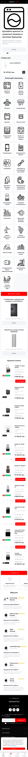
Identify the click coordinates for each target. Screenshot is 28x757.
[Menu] (2, 2)
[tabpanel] (14, 30)
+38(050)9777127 (14, 701)
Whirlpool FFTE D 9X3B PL (11, 636)
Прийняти (14, 748)
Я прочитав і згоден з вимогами (15, 723)
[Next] (26, 58)
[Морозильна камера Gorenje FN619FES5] (14, 340)
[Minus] (4, 381)
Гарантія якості (9, 583)
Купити (14, 49)
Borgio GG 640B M (20, 465)
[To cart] (23, 72)
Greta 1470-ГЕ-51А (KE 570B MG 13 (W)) (20, 531)
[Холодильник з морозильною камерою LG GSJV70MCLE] (14, 310)
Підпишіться (21, 720)
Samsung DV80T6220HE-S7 (11, 604)
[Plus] (11, 381)
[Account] (26, 2)
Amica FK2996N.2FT (15, 63)
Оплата (13, 723)
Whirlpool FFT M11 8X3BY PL (11, 620)
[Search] (5, 2)
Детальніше (13, 745)
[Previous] (23, 58)
